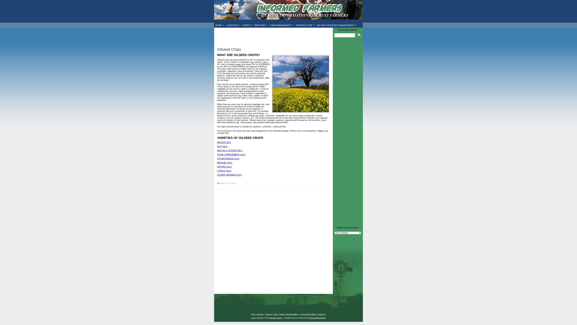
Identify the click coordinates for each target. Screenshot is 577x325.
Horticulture (304, 25)
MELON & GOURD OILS (229, 150)
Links (276, 314)
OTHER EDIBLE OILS (228, 158)
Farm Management (280, 25)
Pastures (259, 25)
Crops (246, 25)
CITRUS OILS (224, 171)
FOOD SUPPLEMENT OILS (231, 154)
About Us (260, 314)
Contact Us (322, 314)
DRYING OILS (224, 167)
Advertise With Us (292, 314)
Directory (269, 314)
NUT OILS (222, 146)
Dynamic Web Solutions (316, 318)
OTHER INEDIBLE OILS (229, 175)
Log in (253, 318)
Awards (282, 314)
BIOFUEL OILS (224, 162)
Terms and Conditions (308, 314)
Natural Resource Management (335, 25)
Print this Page (228, 183)
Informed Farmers (275, 318)
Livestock (232, 25)
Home (218, 25)
